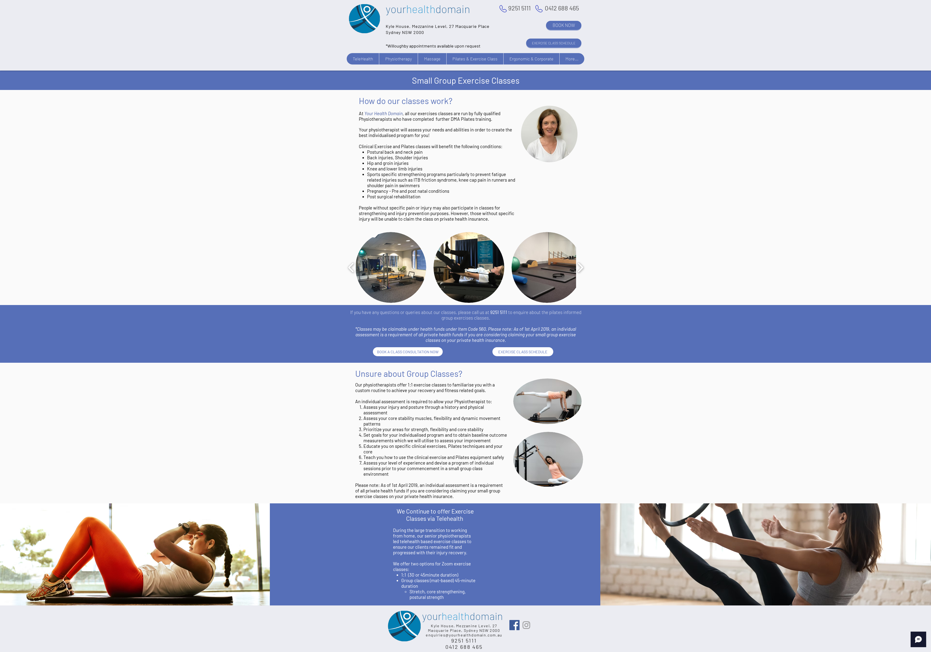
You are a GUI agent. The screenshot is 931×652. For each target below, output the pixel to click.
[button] (363, 58)
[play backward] (351, 267)
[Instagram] (526, 625)
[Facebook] (514, 625)
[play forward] (580, 267)
